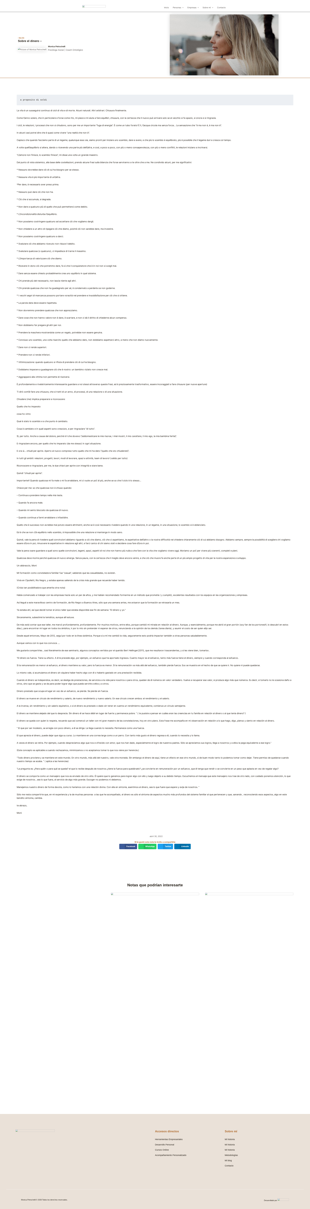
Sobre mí (207, 7)
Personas (177, 7)
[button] (182, 7)
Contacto (221, 7)
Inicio (166, 7)
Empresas (191, 7)
